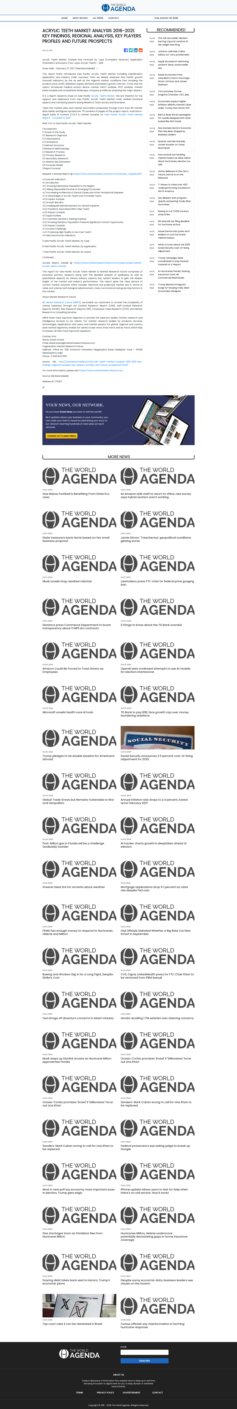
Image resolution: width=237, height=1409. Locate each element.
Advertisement (131, 1392)
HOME (64, 18)
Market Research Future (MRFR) (63, 302)
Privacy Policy (105, 1392)
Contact (157, 1392)
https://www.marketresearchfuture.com (101, 370)
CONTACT (113, 18)
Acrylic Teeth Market (102, 95)
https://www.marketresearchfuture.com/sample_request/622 (107, 173)
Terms (79, 1392)
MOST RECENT (80, 18)
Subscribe (144, 1360)
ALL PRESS (98, 18)
